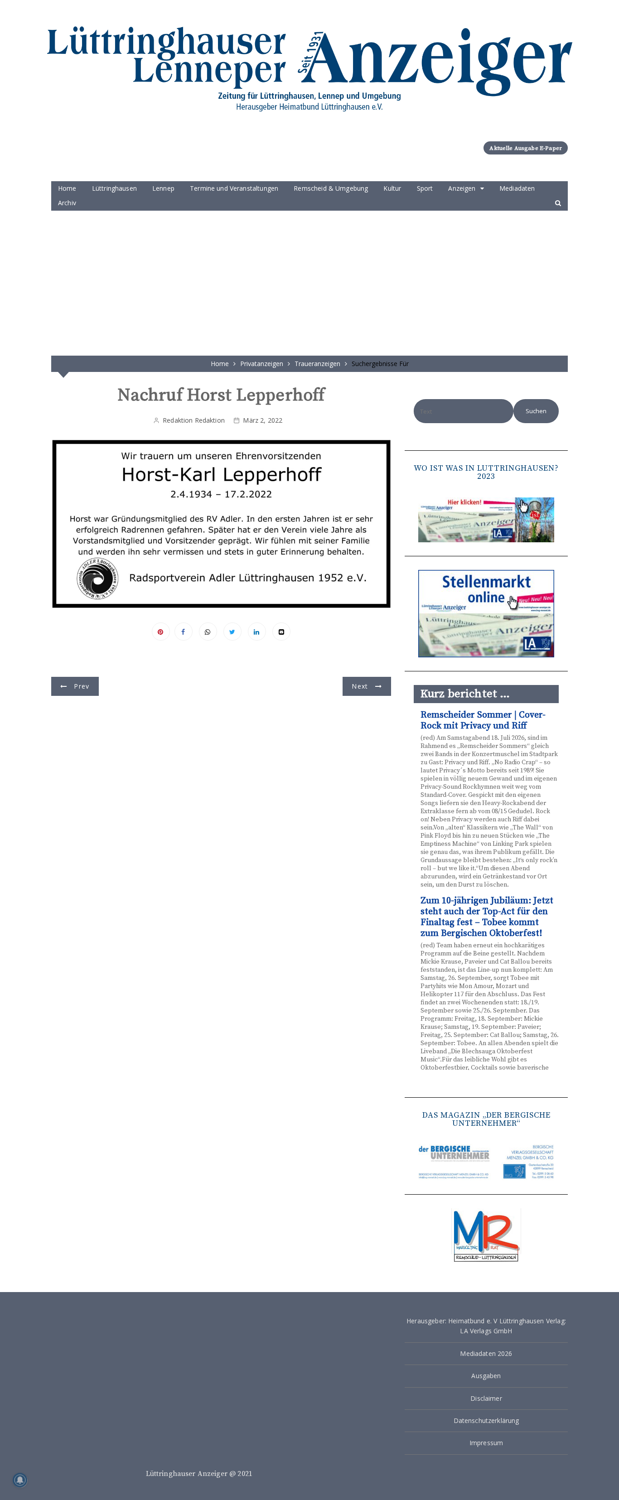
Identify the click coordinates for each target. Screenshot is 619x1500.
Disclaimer (486, 1398)
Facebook (183, 631)
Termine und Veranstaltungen (234, 188)
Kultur (392, 188)
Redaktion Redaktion (194, 420)
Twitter (232, 631)
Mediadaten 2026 (486, 1353)
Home (67, 188)
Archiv (67, 202)
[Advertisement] (309, 278)
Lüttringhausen (114, 188)
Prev (81, 686)
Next (360, 686)
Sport (425, 188)
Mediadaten (517, 188)
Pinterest (161, 631)
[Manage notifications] (20, 1480)
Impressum (486, 1442)
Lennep (163, 188)
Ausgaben (486, 1375)
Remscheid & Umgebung (331, 188)
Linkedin (257, 631)
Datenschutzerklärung (486, 1420)
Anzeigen (461, 188)
